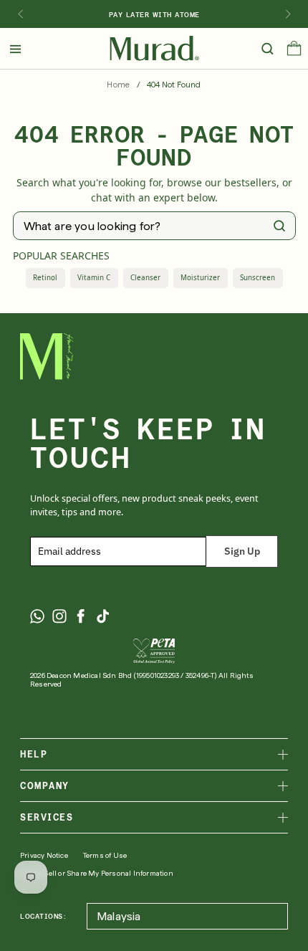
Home (118, 85)
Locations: (43, 915)
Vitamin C (93, 277)
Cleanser (145, 277)
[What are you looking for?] (279, 225)
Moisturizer (200, 277)
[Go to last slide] (20, 14)
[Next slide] (288, 14)
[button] (294, 52)
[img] (154, 49)
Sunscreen (257, 277)
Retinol (45, 277)
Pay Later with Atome (154, 14)
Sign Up (242, 551)
